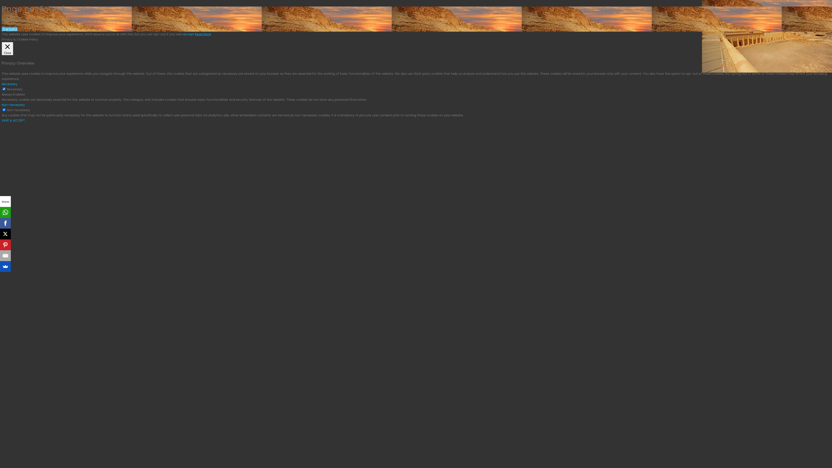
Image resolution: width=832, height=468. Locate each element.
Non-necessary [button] (13, 105)
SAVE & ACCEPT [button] (13, 120)
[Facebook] (5, 223)
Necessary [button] (9, 84)
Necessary (15, 89)
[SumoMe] (5, 266)
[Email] (5, 255)
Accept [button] (188, 34)
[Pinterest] (5, 244)
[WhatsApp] (5, 212)
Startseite (9, 29)
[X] (5, 234)
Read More (203, 34)
